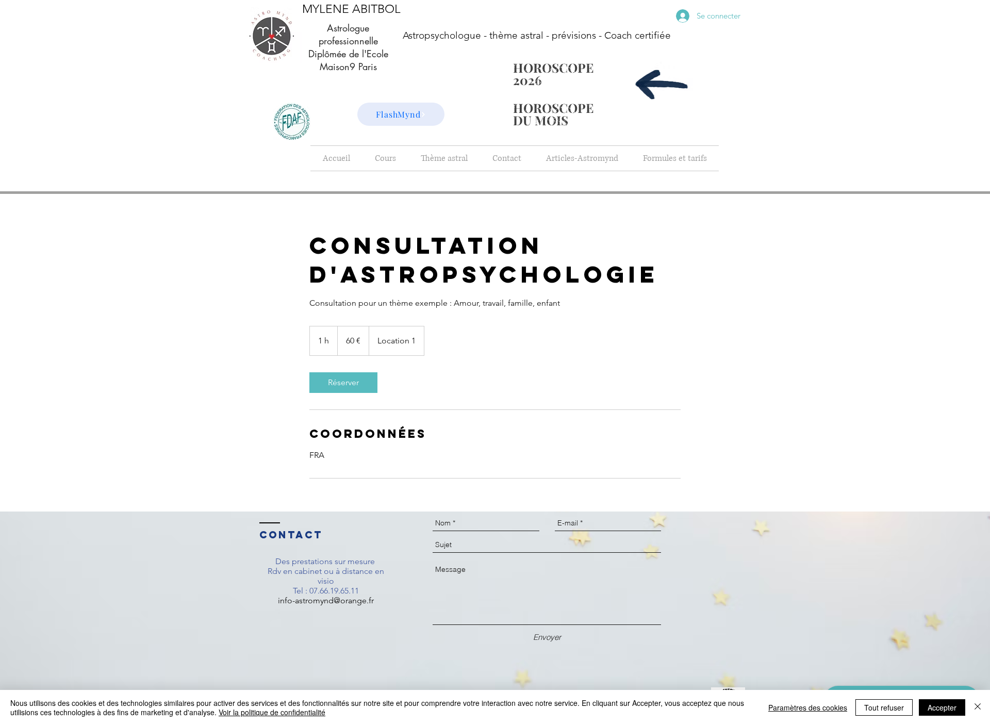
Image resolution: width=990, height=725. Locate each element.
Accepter (942, 707)
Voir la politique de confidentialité (272, 712)
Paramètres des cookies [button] (807, 707)
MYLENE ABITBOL (351, 9)
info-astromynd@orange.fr (326, 600)
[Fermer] (977, 707)
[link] (343, 382)
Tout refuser (884, 707)
